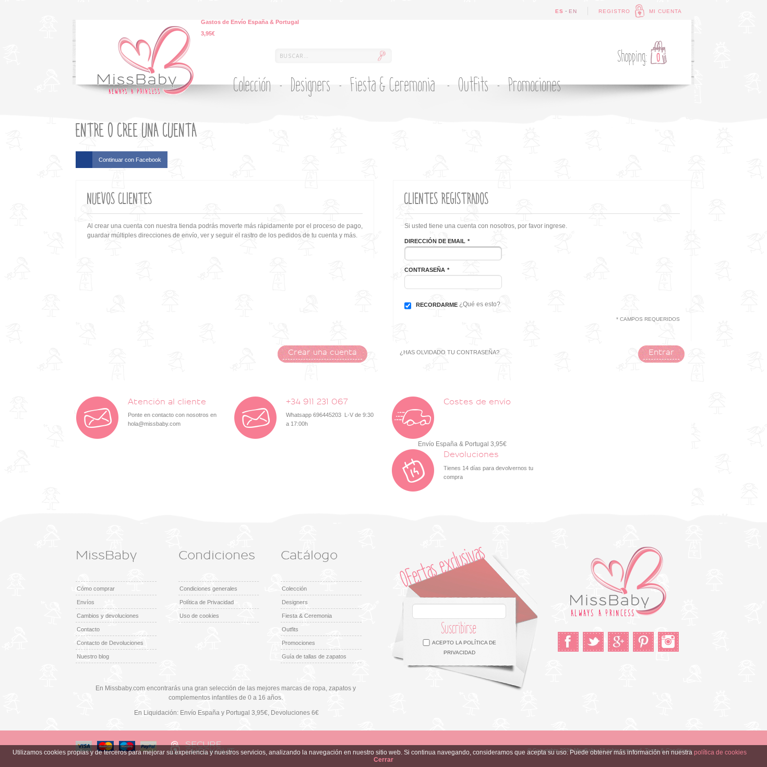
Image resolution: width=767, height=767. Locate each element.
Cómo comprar (96, 588)
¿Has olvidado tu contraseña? (449, 352)
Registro (614, 11)
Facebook (568, 642)
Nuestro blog (93, 656)
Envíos (85, 602)
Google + (618, 642)
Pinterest (643, 642)
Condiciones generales (208, 588)
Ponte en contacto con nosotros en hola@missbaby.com (172, 412)
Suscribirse (459, 628)
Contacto (88, 629)
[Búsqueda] (381, 56)
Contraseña (424, 270)
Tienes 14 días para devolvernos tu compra (488, 465)
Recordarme (437, 305)
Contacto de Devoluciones (110, 643)
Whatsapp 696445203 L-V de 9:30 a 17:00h (330, 412)
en (573, 11)
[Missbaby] (146, 60)
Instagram (668, 642)
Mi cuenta (665, 11)
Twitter (593, 642)
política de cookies (720, 752)
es (559, 11)
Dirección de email (434, 241)
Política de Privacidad (206, 602)
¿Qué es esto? (479, 304)
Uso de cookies (199, 616)
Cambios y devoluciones (108, 616)
